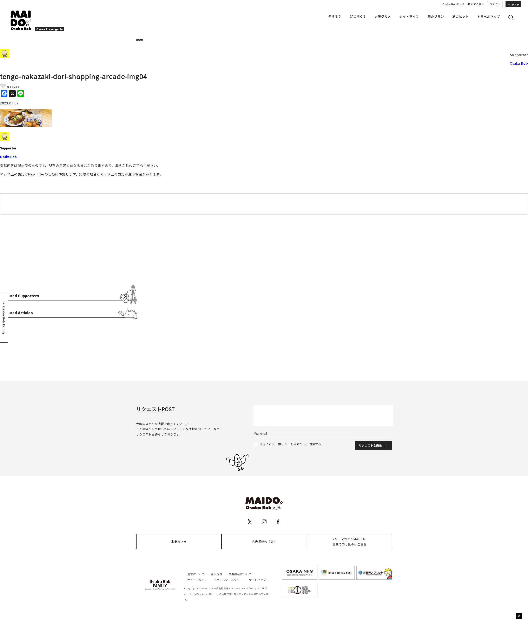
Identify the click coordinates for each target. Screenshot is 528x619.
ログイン (494, 4)
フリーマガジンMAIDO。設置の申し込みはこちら (349, 541)
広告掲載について (240, 574)
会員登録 (216, 574)
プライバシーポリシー (228, 580)
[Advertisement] (68, 254)
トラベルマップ (488, 16)
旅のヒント (460, 16)
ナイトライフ (409, 16)
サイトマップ (257, 580)
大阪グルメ (383, 16)
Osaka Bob (519, 63)
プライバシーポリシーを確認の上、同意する (290, 444)
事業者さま (179, 541)
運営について (196, 574)
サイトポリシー (197, 580)
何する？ (335, 16)
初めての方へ (476, 4)
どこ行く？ (358, 16)
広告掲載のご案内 (264, 541)
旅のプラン (436, 16)
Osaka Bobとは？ (453, 4)
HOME (140, 40)
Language (513, 4)
